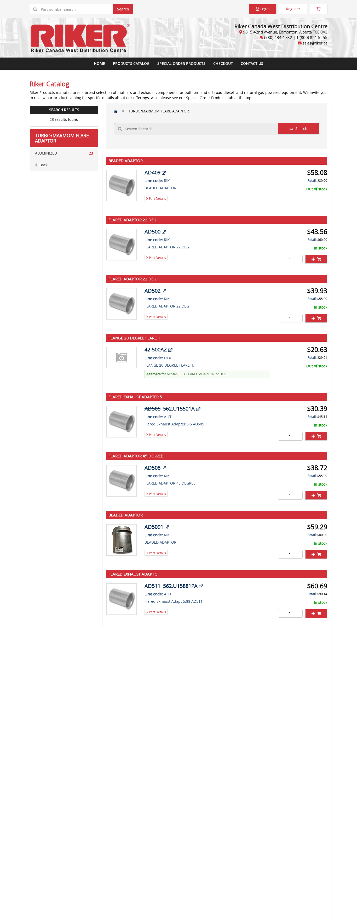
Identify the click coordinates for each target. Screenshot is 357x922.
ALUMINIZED (64, 153)
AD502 (152, 290)
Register (293, 8)
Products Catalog (131, 63)
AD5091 (154, 526)
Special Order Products (181, 63)
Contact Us (252, 63)
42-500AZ (156, 349)
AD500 (152, 231)
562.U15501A (170, 408)
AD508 (152, 467)
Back (42, 164)
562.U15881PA (171, 585)
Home (99, 63)
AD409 (152, 172)
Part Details (157, 198)
